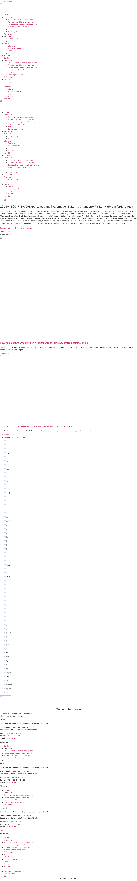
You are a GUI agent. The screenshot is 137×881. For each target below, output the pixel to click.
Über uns (7, 44)
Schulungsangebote (15, 32)
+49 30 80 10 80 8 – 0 (15, 733)
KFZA (10, 29)
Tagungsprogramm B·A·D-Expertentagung (16, 228)
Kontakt (7, 56)
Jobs (10, 51)
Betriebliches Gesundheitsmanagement (22, 20)
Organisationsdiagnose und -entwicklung (23, 24)
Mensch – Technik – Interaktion (19, 27)
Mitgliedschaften (14, 48)
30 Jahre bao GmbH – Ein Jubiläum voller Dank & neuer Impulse (36, 426)
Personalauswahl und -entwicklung (21, 22)
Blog (9, 41)
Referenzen (8, 34)
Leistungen (8, 17)
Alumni (10, 53)
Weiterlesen (4, 353)
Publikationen (13, 39)
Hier (1, 716)
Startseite (7, 15)
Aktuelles (7, 36)
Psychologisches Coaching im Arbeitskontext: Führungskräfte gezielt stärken (44, 342)
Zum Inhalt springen (7, 1)
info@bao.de (11, 738)
